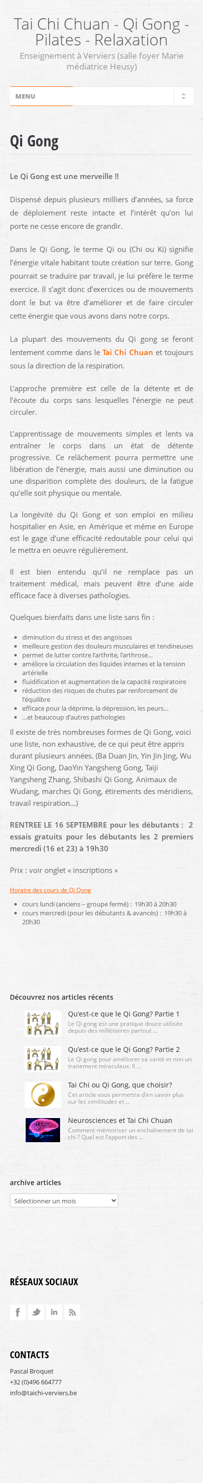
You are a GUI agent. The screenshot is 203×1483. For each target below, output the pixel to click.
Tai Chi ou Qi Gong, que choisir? (120, 1084)
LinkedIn (54, 1312)
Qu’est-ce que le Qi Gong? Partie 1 (124, 1013)
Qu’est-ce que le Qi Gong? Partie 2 (124, 1049)
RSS (72, 1312)
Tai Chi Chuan (127, 352)
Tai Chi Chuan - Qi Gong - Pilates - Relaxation (101, 31)
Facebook (18, 1312)
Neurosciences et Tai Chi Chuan (120, 1120)
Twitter (36, 1312)
